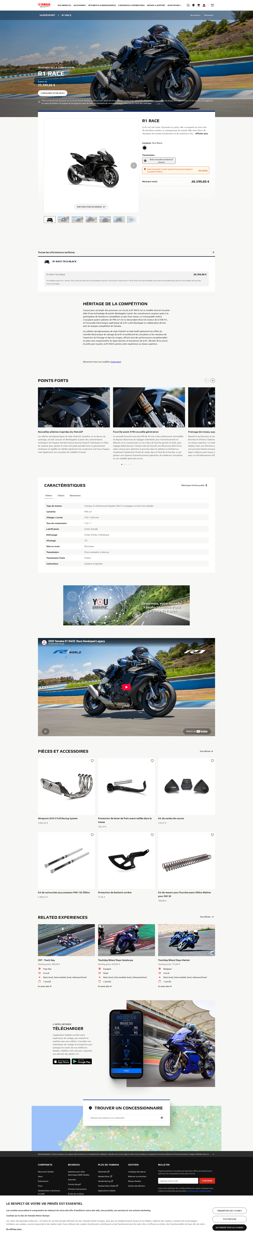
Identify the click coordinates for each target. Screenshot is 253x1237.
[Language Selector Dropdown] (212, 5)
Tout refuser (229, 1219)
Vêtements (208, 15)
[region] (126, 1216)
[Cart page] (198, 5)
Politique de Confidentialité (199, 1191)
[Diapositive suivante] (212, 380)
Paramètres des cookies (229, 1210)
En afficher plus (13, 1229)
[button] (49, 219)
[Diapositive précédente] (206, 380)
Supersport (116, 361)
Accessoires (195, 15)
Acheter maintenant (178, 5)
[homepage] (44, 5)
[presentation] (126, 687)
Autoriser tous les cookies (229, 1227)
